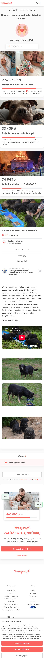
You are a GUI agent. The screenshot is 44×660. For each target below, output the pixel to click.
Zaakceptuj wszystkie (22, 643)
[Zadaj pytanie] (40, 271)
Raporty (33, 593)
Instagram (18, 576)
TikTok (32, 576)
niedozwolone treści (26, 480)
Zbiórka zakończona (22, 249)
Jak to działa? (22, 556)
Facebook (4, 576)
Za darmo (33, 596)
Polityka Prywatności (11, 596)
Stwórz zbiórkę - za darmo (22, 549)
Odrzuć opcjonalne (22, 649)
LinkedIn (25, 576)
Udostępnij (22, 256)
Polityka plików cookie (11, 607)
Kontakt (11, 602)
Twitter (11, 576)
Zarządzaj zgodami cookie (11, 610)
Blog (33, 599)
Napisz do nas (37, 480)
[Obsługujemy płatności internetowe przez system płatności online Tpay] (33, 607)
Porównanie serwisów (11, 604)
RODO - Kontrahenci (11, 599)
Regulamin (11, 593)
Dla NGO (33, 602)
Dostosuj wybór (22, 655)
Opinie (33, 591)
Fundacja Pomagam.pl (33, 604)
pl (37, 3)
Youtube (40, 576)
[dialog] (22, 639)
